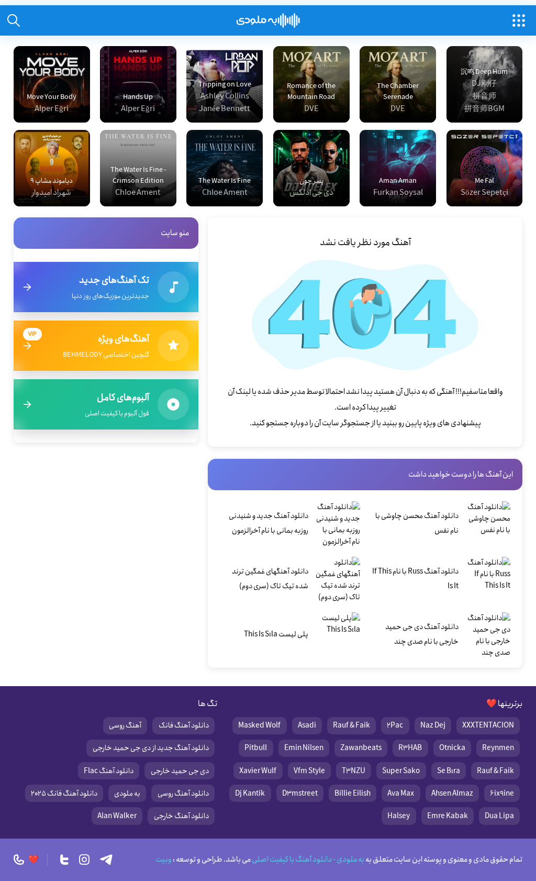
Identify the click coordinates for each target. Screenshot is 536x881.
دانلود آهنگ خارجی (181, 816)
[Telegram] (106, 859)
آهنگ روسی (125, 725)
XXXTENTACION (488, 725)
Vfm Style (309, 771)
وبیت (163, 859)
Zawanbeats (361, 748)
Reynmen (498, 748)
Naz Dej (432, 725)
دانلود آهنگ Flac (108, 771)
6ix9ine (502, 793)
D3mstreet (300, 793)
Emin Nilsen (303, 748)
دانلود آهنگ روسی (183, 793)
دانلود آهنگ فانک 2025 (64, 793)
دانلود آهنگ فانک (184, 725)
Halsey (398, 816)
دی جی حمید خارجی (180, 771)
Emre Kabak (447, 816)
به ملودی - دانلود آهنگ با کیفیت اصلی (307, 859)
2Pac (395, 725)
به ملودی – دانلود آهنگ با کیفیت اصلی (268, 20)
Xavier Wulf (257, 771)
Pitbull (255, 748)
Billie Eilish (352, 793)
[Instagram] (84, 859)
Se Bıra (448, 771)
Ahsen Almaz (452, 793)
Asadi (307, 725)
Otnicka (452, 748)
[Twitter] (64, 859)
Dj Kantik (250, 793)
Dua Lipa (499, 816)
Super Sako (401, 771)
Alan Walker (117, 816)
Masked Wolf (259, 725)
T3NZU (353, 771)
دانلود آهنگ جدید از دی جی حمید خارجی (151, 748)
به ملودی (127, 793)
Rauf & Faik (351, 725)
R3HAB (410, 748)
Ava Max (400, 793)
